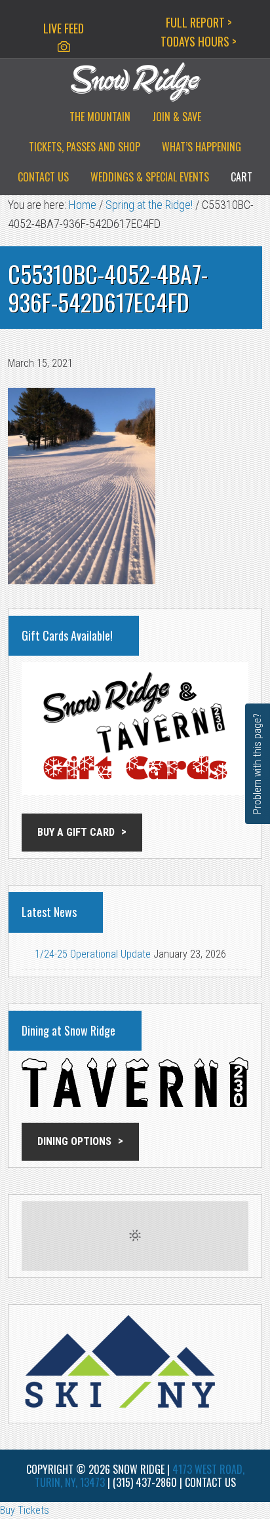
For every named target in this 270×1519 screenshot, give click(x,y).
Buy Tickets (24, 1510)
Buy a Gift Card (76, 832)
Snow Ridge (135, 82)
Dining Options (74, 1141)
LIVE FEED (63, 28)
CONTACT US (210, 1482)
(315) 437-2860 (145, 1482)
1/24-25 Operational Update (93, 954)
